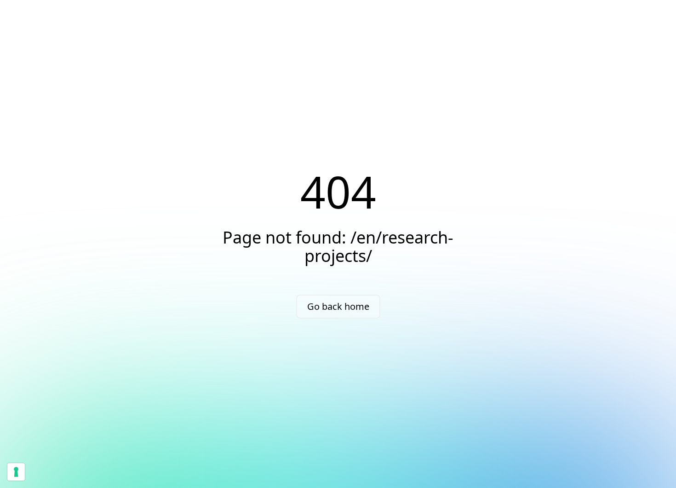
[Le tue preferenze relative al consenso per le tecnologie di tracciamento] (16, 472)
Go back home (338, 306)
